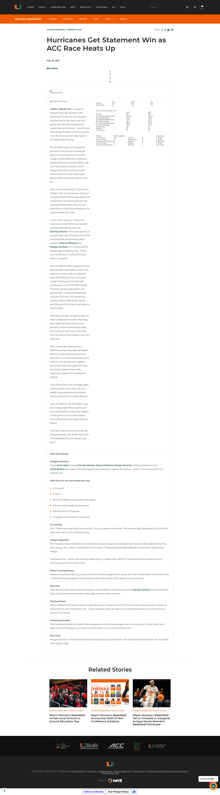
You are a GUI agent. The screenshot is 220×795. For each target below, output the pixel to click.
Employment (79, 771)
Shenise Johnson (59, 231)
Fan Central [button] (101, 7)
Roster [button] (83, 19)
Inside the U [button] (85, 7)
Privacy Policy (139, 771)
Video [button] (122, 7)
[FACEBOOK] (165, 30)
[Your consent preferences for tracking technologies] (4, 790)
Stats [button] (108, 19)
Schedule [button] (68, 19)
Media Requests (105, 771)
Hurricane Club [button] (58, 7)
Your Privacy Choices (118, 791)
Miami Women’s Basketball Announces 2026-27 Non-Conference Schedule (109, 718)
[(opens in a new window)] (62, 746)
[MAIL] (168, 30)
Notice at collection (94, 791)
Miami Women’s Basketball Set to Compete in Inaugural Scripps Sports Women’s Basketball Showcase (151, 720)
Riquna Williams (68, 243)
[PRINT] (171, 30)
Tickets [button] (42, 7)
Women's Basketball (28, 19)
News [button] (96, 19)
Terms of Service (154, 771)
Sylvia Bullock (57, 469)
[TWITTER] (161, 30)
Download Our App (110, 773)
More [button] (123, 19)
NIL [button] (113, 7)
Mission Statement (122, 771)
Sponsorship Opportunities (175, 771)
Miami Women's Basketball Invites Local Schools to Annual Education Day (67, 718)
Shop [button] (72, 7)
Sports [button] (30, 7)
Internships (92, 771)
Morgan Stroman (59, 247)
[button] (195, 7)
